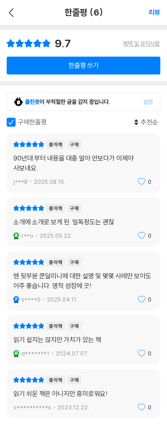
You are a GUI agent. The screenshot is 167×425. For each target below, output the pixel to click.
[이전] (10, 12)
